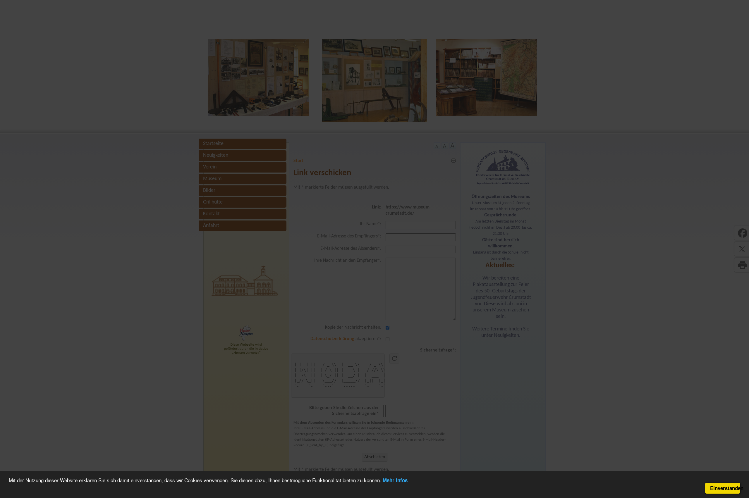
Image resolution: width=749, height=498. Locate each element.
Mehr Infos (395, 480)
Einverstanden (725, 488)
